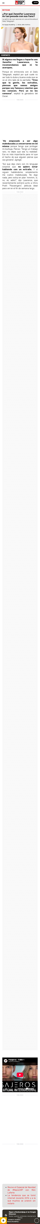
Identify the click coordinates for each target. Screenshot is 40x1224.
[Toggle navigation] (3, 3)
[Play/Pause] (36, 1220)
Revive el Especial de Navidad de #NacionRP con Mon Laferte (22, 1190)
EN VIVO (36, 2)
